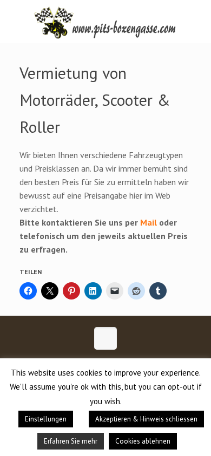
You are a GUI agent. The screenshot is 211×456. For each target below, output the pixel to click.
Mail (148, 222)
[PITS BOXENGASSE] (105, 21)
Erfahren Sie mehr (70, 441)
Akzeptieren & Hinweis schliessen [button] (146, 419)
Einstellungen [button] (46, 419)
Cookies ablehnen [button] (142, 441)
